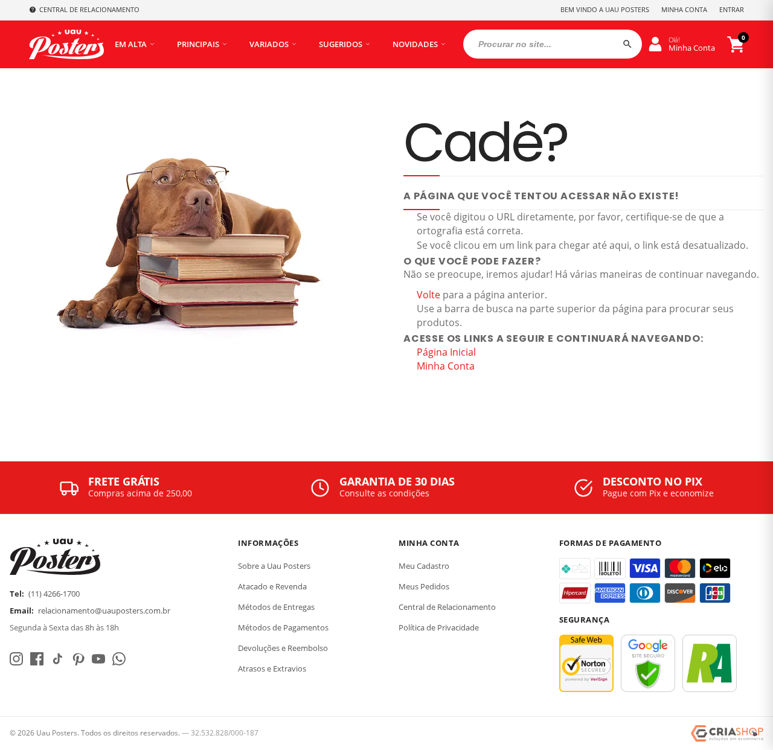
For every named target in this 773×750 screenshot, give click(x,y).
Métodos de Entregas (276, 606)
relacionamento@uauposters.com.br (104, 610)
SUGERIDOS (340, 44)
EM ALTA (131, 44)
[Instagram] (16, 658)
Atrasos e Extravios (272, 668)
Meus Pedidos (424, 586)
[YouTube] (98, 658)
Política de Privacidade (439, 627)
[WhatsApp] (119, 658)
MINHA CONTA (684, 9)
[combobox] (552, 44)
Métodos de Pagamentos (283, 627)
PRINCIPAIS (198, 44)
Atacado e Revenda (272, 586)
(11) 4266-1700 (54, 593)
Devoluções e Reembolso (283, 648)
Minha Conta (446, 366)
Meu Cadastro (424, 565)
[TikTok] (57, 658)
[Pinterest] (78, 658)
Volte (428, 294)
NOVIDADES (415, 44)
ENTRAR (731, 9)
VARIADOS (269, 44)
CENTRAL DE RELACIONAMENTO (89, 9)
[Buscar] (627, 44)
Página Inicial (446, 352)
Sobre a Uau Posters (274, 565)
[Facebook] (36, 658)
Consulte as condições (384, 493)
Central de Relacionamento (447, 606)
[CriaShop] (727, 733)
